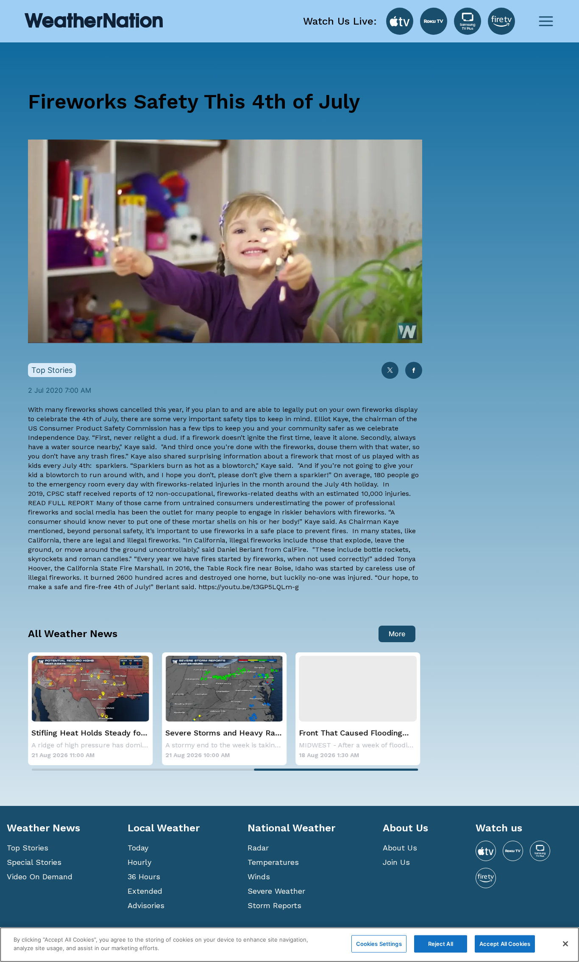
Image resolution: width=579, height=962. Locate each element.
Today (138, 847)
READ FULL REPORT (61, 503)
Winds (259, 876)
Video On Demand (39, 876)
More (397, 633)
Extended (145, 890)
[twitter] (390, 371)
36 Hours (144, 876)
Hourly (139, 862)
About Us (400, 847)
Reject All (440, 943)
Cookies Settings (379, 943)
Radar (258, 847)
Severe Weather (276, 890)
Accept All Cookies (504, 943)
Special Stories (34, 862)
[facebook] (414, 371)
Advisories (146, 905)
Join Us (396, 862)
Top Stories (27, 847)
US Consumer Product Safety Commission (97, 428)
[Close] (565, 943)
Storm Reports (274, 905)
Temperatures (273, 862)
